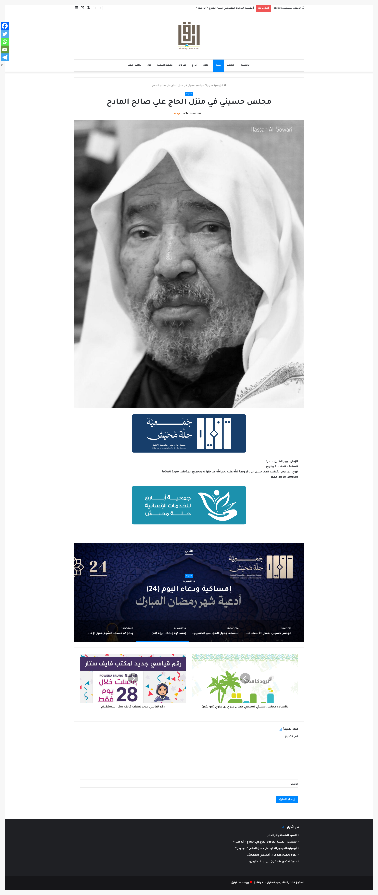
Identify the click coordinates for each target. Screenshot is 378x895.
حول (149, 65)
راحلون (206, 65)
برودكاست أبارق (240, 883)
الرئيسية (245, 65)
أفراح (194, 65)
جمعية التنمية (165, 65)
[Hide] (1, 65)
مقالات (182, 65)
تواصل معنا (134, 65)
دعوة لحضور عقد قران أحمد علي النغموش (231, 8)
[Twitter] (5, 34)
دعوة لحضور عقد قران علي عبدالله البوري (273, 861)
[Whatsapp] (5, 42)
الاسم (294, 784)
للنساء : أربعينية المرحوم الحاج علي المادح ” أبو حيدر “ (265, 842)
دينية (218, 65)
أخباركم (231, 65)
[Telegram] (5, 57)
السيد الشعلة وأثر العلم (282, 835)
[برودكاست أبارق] (189, 35)
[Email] (5, 49)
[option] (189, 592)
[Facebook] (5, 26)
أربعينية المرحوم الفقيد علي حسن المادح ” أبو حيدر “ (266, 848)
